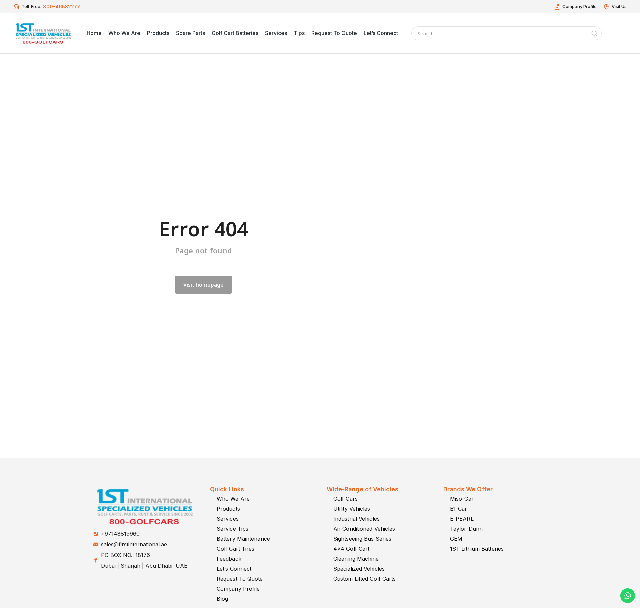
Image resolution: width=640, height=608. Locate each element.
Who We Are (233, 498)
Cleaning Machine (356, 558)
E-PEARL (462, 518)
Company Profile (238, 588)
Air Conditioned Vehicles (364, 528)
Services (228, 518)
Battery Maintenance (243, 538)
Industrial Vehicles (356, 518)
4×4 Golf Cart (351, 548)
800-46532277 (61, 6)
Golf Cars (345, 498)
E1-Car (458, 508)
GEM (456, 538)
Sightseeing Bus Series (362, 538)
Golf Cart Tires (236, 548)
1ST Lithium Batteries (477, 548)
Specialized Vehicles (359, 568)
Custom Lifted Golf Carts (364, 578)
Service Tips (232, 528)
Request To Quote (240, 578)
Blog (222, 598)
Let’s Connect (234, 568)
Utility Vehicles (351, 508)
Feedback (229, 558)
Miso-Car (462, 498)
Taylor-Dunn (466, 528)
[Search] (594, 33)
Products (228, 508)
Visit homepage (203, 284)
